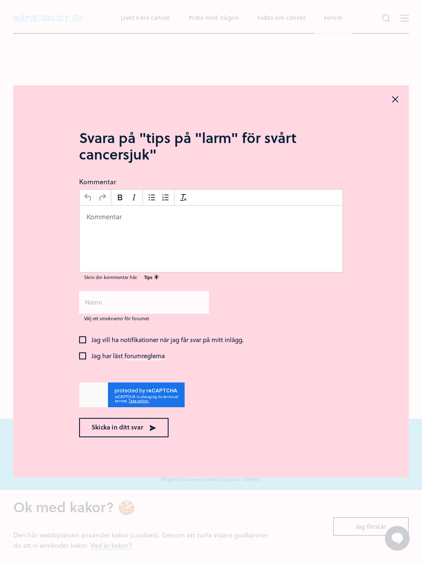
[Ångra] (88, 197)
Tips (149, 277)
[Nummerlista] (166, 197)
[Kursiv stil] (134, 197)
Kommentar (97, 181)
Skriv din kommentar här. (119, 277)
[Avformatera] (183, 197)
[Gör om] (102, 197)
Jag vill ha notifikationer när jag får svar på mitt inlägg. (167, 340)
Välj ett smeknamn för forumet (116, 318)
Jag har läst (128, 356)
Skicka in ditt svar (118, 427)
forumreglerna (144, 356)
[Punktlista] (152, 197)
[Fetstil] (120, 197)
